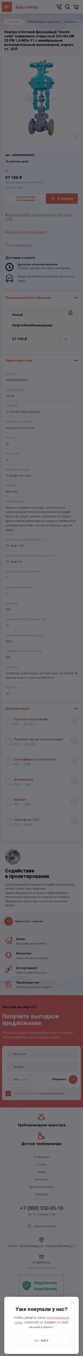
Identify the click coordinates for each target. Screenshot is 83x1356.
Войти (44, 1340)
